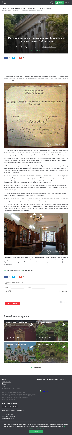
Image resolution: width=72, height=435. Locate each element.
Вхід (51, 2)
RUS (66, 2)
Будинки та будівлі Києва (44, 8)
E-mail (29, 287)
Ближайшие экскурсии (16, 316)
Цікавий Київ (5, 8)
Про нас (4, 384)
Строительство (27, 270)
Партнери (4, 379)
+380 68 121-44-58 (8, 416)
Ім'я (6, 287)
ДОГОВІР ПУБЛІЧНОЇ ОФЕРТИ (11, 388)
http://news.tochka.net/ (49, 47)
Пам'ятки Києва (31, 8)
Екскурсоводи (6, 386)
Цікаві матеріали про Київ (18, 8)
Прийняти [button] (36, 431)
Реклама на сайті (6, 381)
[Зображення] (9, 291)
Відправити (12, 304)
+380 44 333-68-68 (8, 415)
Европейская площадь (13, 270)
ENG (69, 2)
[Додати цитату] (6, 291)
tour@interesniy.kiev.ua (8, 418)
